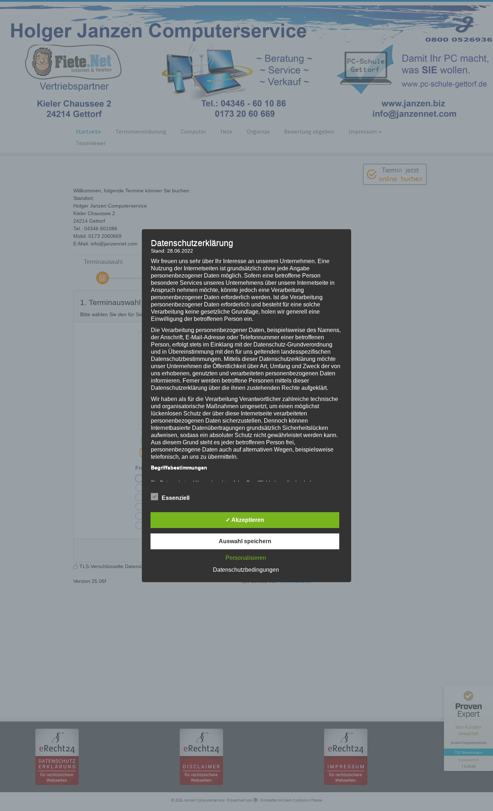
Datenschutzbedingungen (246, 570)
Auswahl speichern (245, 541)
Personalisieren (246, 558)
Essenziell (175, 498)
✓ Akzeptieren (245, 520)
